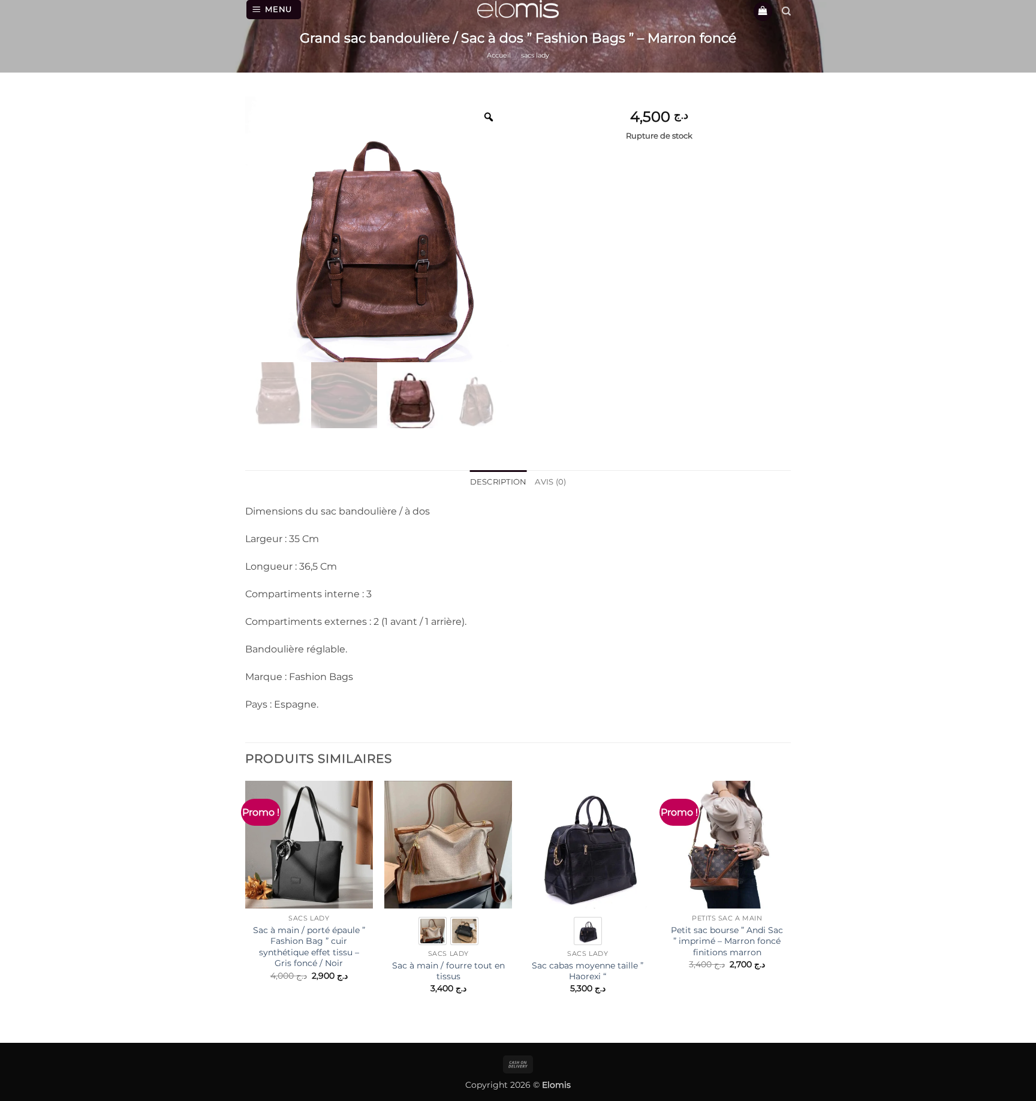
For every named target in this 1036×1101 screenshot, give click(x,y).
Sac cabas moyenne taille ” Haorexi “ (587, 971)
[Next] (790, 903)
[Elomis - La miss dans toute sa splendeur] (518, 9)
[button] (274, 9)
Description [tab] (498, 481)
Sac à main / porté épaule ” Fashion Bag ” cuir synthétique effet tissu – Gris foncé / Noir (309, 947)
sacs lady (535, 55)
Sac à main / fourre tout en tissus (448, 971)
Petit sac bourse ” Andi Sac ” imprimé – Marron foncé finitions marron (727, 941)
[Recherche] (786, 11)
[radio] (432, 931)
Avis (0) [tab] (550, 481)
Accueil (499, 55)
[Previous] (246, 903)
